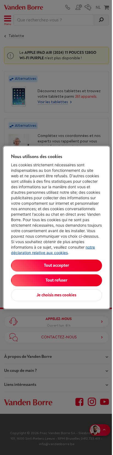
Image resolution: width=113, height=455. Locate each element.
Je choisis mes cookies (56, 295)
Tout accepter (56, 265)
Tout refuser (56, 280)
